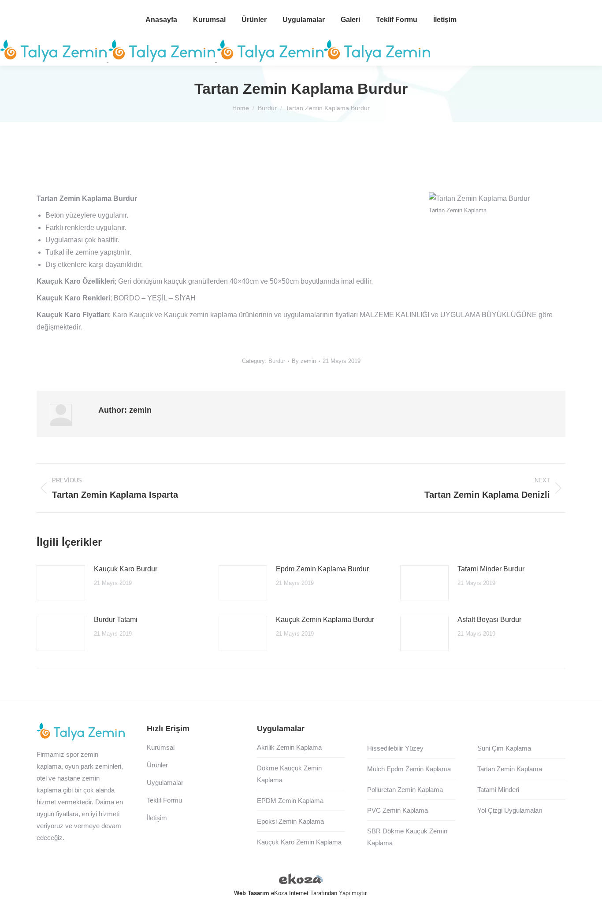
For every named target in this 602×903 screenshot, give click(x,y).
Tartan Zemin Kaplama (509, 769)
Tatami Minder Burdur (490, 569)
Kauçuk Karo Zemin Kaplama (299, 842)
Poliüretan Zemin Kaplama (405, 789)
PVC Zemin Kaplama (397, 810)
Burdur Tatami (115, 619)
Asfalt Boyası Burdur (489, 619)
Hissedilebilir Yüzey (395, 748)
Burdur (276, 361)
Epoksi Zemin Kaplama (290, 821)
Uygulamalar (165, 782)
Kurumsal (161, 747)
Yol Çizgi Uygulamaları (510, 810)
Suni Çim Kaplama (504, 748)
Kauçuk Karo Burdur (125, 569)
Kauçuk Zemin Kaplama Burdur (325, 619)
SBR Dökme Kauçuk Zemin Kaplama (407, 837)
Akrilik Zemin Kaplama (289, 747)
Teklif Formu (164, 800)
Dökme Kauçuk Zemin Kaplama (289, 774)
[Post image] (61, 582)
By (304, 361)
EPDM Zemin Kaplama (290, 800)
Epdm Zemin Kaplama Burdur (322, 569)
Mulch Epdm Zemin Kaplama (409, 769)
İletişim (157, 818)
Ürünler (157, 765)
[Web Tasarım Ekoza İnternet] (301, 880)
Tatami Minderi (498, 789)
